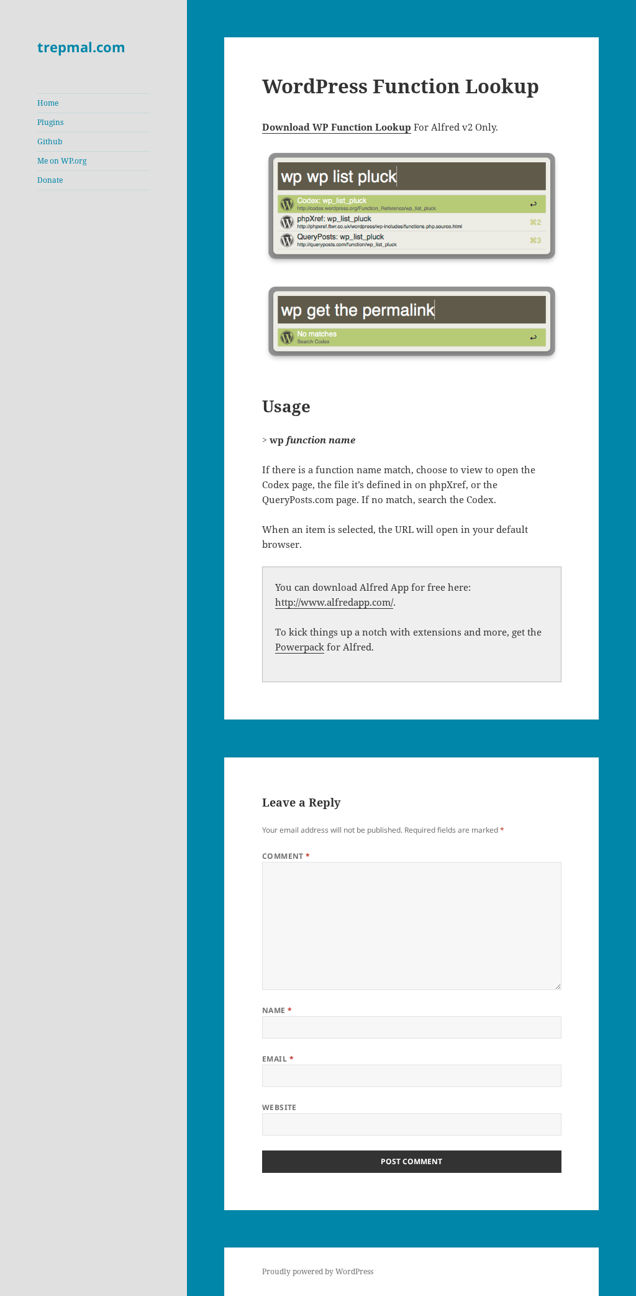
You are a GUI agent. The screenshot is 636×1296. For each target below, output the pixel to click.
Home (47, 103)
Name (277, 1010)
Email (278, 1058)
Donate (50, 180)
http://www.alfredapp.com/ (334, 602)
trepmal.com (81, 46)
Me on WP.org (61, 160)
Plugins (50, 122)
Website (279, 1107)
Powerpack (299, 647)
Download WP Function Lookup (336, 127)
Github (49, 141)
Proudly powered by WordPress (317, 1271)
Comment (286, 856)
